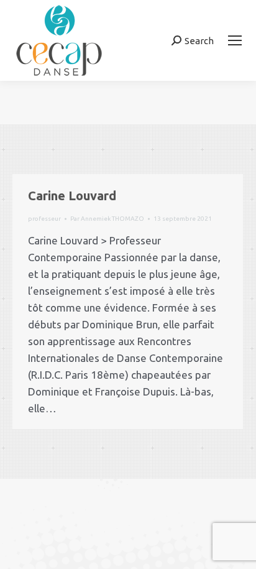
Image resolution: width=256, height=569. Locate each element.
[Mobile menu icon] (235, 40)
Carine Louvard (72, 195)
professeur (44, 218)
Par (107, 218)
